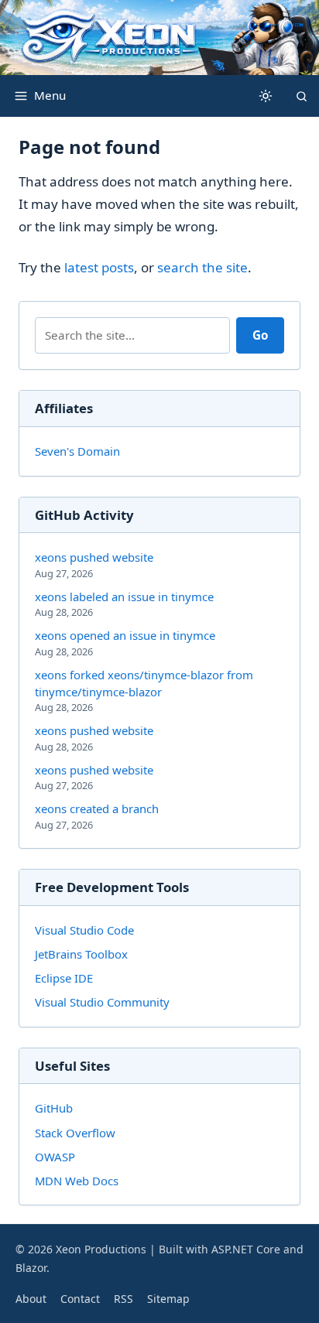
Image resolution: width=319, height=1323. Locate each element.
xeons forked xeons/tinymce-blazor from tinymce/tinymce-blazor (144, 691)
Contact (80, 1298)
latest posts (99, 267)
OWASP (55, 1156)
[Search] (301, 96)
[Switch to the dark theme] (265, 96)
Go (260, 335)
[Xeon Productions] (159, 37)
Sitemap (168, 1298)
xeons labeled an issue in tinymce (124, 604)
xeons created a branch (97, 816)
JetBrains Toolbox (81, 954)
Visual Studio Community (102, 1002)
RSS (123, 1298)
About (30, 1298)
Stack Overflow (75, 1132)
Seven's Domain (77, 451)
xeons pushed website (94, 564)
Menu (50, 95)
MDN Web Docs (76, 1180)
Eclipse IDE (64, 978)
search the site (202, 267)
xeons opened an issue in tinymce (125, 642)
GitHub (54, 1108)
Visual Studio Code (84, 930)
